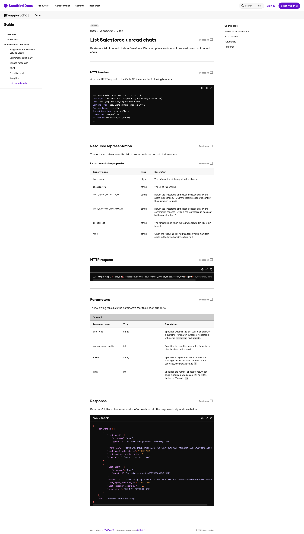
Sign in (271, 5)
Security (79, 5)
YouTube (108, 530)
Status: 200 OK (101, 418)
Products (43, 5)
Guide (38, 15)
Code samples (62, 5)
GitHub (140, 530)
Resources (94, 5)
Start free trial (289, 5)
